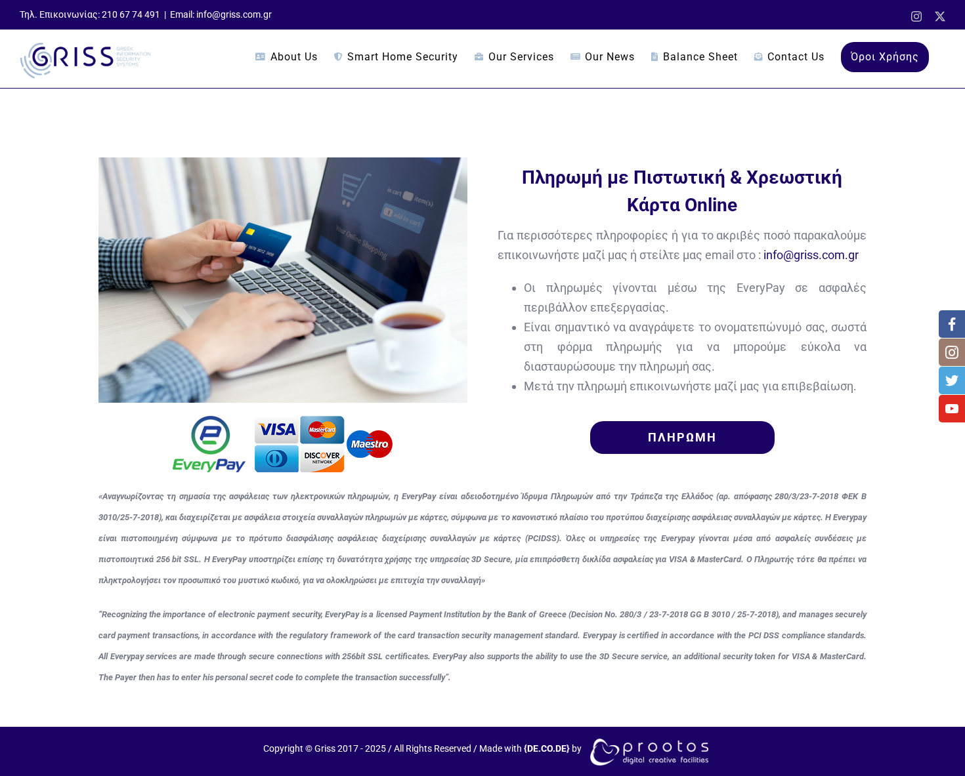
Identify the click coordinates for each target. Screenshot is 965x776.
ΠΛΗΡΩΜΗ (682, 437)
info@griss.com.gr (811, 255)
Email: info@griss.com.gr (221, 14)
